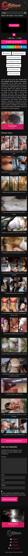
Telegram (25, 47)
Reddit (18, 47)
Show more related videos (14, 441)
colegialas (7, 53)
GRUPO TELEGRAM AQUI (15, 42)
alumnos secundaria (14, 57)
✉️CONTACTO (14, 539)
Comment (3, 457)
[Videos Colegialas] (11, 5)
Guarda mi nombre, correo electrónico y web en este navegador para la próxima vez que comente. (13, 494)
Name (3, 475)
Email (3, 480)
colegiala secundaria (14, 65)
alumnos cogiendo (19, 53)
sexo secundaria (14, 73)
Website (3, 485)
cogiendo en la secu (14, 61)
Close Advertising (14, 25)
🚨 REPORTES (14, 542)
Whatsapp (11, 47)
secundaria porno (14, 69)
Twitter (5, 47)
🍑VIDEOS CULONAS (14, 548)
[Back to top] (25, 553)
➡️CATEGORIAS (14, 545)
